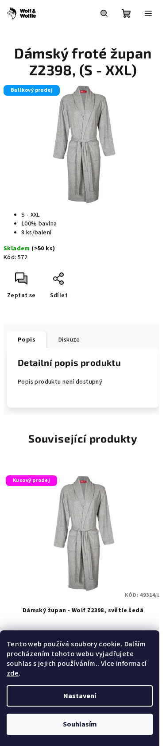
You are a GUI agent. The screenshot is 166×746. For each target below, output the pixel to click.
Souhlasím (80, 724)
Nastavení (79, 696)
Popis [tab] (26, 339)
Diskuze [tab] (69, 339)
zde (13, 673)
